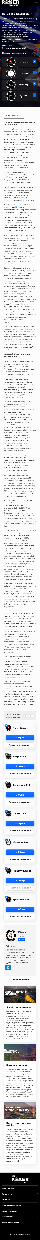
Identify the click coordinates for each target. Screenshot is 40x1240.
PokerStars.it (23, 62)
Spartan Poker (21, 899)
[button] (34, 61)
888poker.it (19, 756)
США (17, 207)
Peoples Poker (23, 96)
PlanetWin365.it (22, 871)
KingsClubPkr (23, 73)
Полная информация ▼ (20, 745)
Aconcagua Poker (23, 785)
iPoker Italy (23, 85)
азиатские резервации (24, 331)
